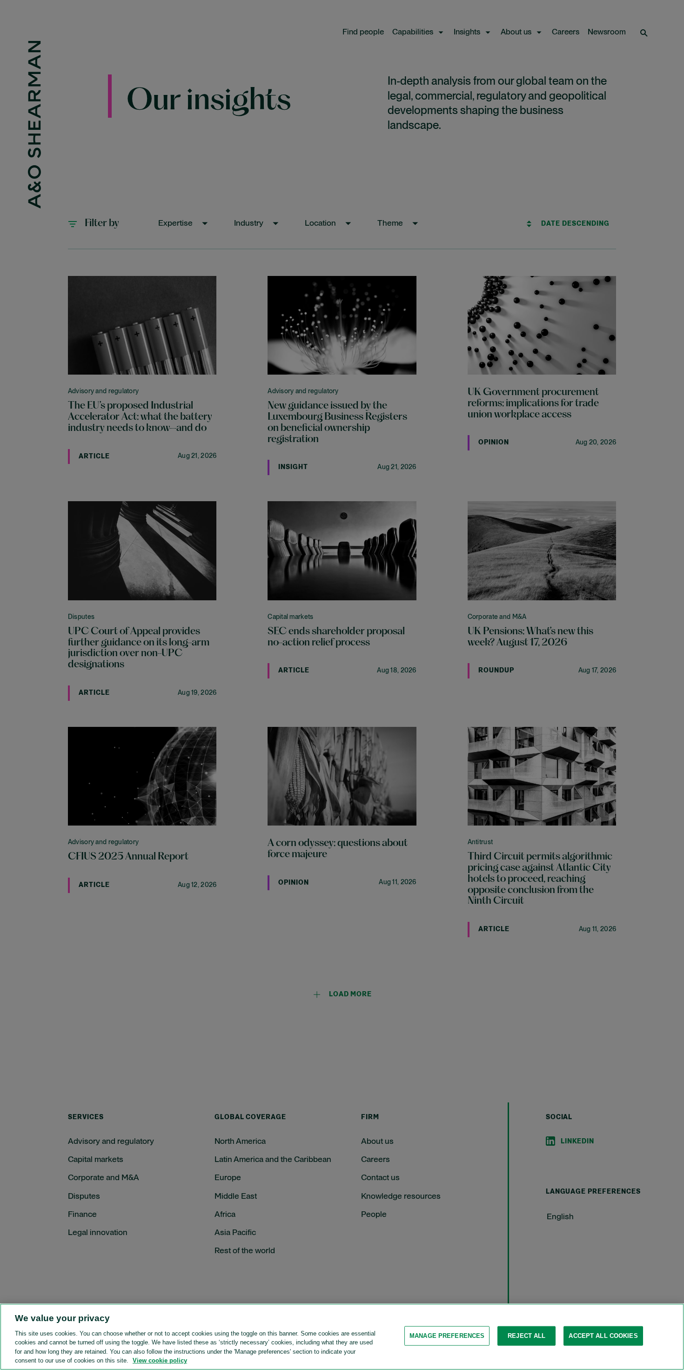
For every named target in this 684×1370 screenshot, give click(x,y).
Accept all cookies (603, 1335)
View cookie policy (160, 1360)
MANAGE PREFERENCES (446, 1335)
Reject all (526, 1335)
